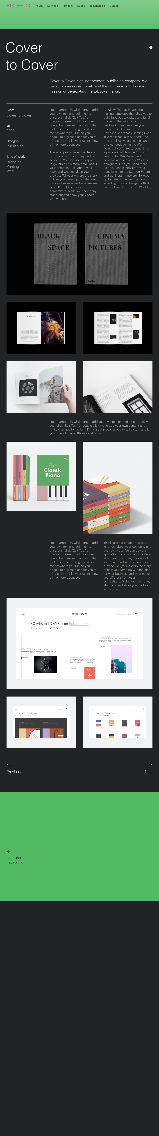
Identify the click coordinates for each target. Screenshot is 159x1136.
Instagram (15, 857)
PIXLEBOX (18, 6)
